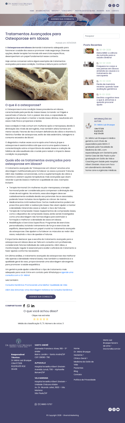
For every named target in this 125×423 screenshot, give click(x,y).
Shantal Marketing (71, 415)
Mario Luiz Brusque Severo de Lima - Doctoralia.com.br (111, 344)
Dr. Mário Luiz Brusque (104, 124)
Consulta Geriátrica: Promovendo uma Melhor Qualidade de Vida (36, 285)
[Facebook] (110, 5)
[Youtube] (118, 5)
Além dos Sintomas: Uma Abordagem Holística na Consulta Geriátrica (38, 289)
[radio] (34, 319)
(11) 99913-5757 (45, 404)
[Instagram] (114, 5)
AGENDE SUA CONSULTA (62, 19)
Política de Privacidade (85, 379)
